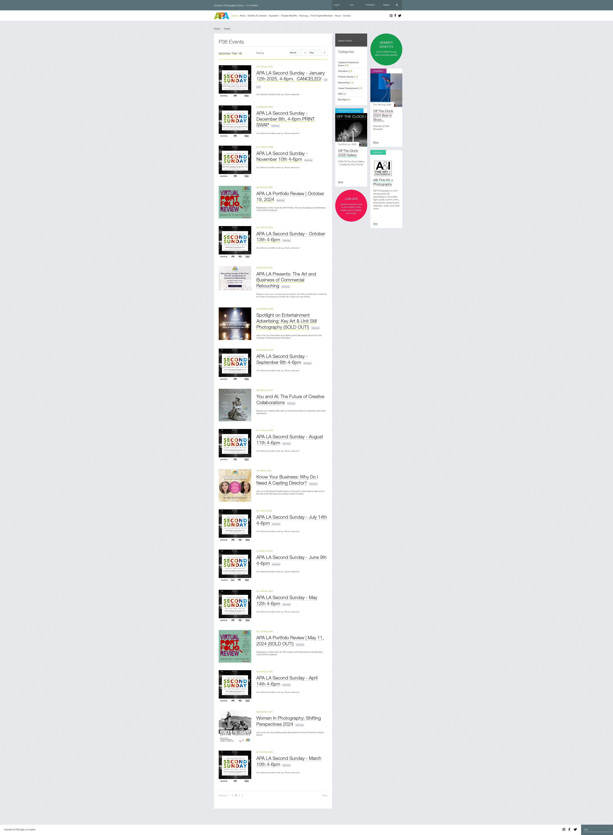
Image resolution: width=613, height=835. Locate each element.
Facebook (395, 15)
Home (217, 28)
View (375, 223)
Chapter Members (321, 15)
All (240, 53)
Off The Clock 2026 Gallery (348, 153)
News (243, 15)
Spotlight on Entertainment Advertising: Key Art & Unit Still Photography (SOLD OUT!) (286, 321)
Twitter (399, 15)
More (375, 142)
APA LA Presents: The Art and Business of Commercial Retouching (286, 279)
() (345, 71)
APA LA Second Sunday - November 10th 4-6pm (282, 156)
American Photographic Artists (228, 5)
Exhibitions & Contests (349, 110)
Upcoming (224, 53)
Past (234, 53)
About (338, 15)
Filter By (260, 53)
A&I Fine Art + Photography (383, 182)
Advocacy (303, 15)
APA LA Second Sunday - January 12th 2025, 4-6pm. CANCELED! (290, 75)
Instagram (391, 15)
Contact (347, 15)
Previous (223, 795)
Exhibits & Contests (257, 15)
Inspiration (274, 15)
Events (235, 15)
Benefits (289, 15)
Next (325, 795)
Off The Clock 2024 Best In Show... (383, 115)
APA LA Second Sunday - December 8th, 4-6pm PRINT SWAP (285, 119)
